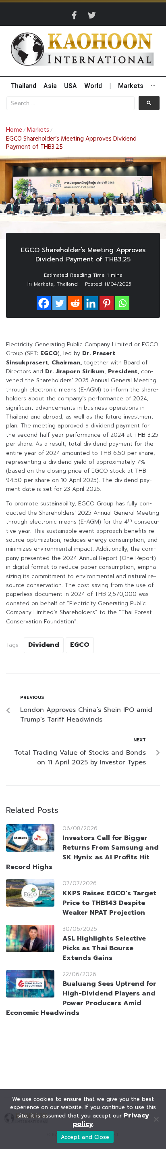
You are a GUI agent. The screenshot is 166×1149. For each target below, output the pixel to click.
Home (14, 130)
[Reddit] (75, 303)
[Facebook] (44, 303)
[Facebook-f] (74, 15)
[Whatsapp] (122, 303)
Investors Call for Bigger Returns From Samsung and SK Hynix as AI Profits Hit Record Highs (82, 852)
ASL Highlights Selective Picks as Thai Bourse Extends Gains (104, 948)
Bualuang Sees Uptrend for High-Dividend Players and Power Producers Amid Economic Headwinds (81, 998)
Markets (38, 130)
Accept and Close (85, 1137)
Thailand (67, 284)
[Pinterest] (107, 303)
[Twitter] (91, 15)
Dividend (43, 645)
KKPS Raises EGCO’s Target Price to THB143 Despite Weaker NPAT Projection (109, 903)
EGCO (79, 645)
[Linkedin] (91, 303)
